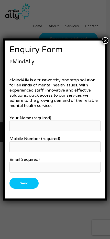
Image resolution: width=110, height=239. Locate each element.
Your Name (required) (30, 118)
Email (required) (24, 159)
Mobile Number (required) (34, 138)
